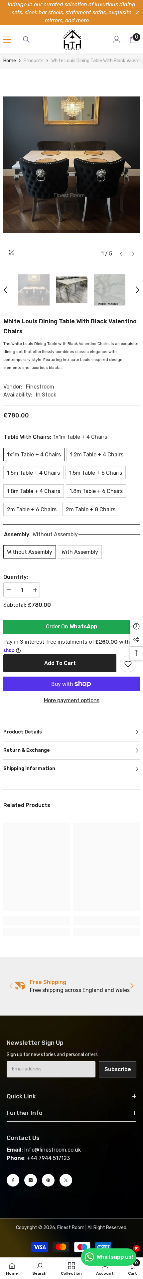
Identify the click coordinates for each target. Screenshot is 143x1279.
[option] (71, 164)
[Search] (26, 40)
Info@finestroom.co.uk (52, 1150)
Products (34, 61)
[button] (121, 253)
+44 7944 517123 (48, 1158)
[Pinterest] (48, 1180)
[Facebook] (13, 1180)
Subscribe (117, 1069)
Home (9, 61)
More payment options (71, 700)
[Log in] (116, 39)
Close (137, 12)
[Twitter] (66, 1180)
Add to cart (60, 663)
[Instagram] (30, 1180)
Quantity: (15, 577)
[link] (36, 920)
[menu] (7, 40)
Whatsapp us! (114, 1257)
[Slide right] (132, 986)
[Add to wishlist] (128, 664)
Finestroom (40, 387)
